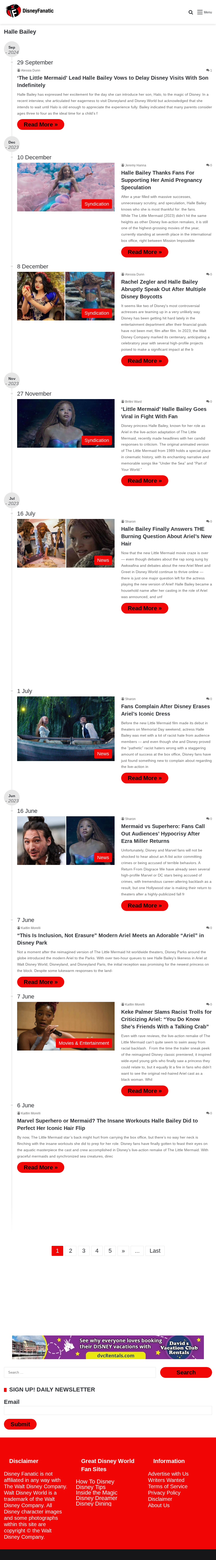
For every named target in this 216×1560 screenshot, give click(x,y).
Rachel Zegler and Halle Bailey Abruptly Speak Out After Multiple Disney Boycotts (163, 289)
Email (11, 1402)
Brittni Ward (133, 402)
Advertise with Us (168, 1474)
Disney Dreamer (96, 1498)
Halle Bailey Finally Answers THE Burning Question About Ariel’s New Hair (166, 536)
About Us (159, 1505)
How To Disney (95, 1481)
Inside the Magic (96, 1492)
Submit (20, 1424)
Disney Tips (91, 1487)
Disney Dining (93, 1503)
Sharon (130, 521)
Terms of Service (168, 1486)
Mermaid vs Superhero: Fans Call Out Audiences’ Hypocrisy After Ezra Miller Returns (163, 833)
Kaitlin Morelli (31, 928)
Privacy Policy (164, 1493)
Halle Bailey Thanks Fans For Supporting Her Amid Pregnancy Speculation (161, 180)
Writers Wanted (166, 1480)
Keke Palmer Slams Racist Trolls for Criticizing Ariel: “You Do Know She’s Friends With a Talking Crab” (166, 1019)
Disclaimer (160, 1499)
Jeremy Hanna (135, 165)
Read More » (41, 124)
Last (155, 1250)
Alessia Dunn (30, 70)
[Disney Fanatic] (29, 12)
